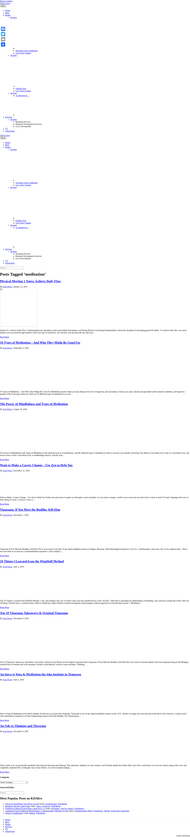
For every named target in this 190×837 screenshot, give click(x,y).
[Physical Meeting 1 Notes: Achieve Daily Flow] (18, 326)
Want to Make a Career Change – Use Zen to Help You (36, 465)
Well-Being (62, 804)
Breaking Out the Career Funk (17, 806)
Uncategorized (51, 804)
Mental (107, 811)
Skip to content (6, 1)
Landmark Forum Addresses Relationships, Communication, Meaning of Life (36, 811)
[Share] (3, 44)
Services (8, 117)
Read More (4, 337)
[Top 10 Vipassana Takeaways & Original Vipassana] (19, 658)
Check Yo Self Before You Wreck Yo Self (22, 804)
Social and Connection (120, 811)
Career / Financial (43, 806)
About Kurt (10, 131)
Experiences (79, 808)
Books (7, 15)
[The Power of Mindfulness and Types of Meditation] (19, 448)
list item (13, 17)
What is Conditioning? (14, 813)
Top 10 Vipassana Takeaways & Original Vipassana (34, 613)
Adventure (55, 808)
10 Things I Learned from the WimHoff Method (32, 561)
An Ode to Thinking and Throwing (23, 726)
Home (7, 10)
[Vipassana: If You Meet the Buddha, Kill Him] (19, 545)
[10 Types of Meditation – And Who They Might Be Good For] (19, 387)
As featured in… (22, 95)
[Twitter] (3, 34)
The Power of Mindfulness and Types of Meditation (34, 404)
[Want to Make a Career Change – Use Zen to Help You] (19, 493)
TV (6, 129)
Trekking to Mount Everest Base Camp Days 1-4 (25, 808)
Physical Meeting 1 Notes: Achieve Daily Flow (30, 281)
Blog (7, 13)
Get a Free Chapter (23, 53)
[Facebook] (3, 29)
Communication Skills (83, 811)
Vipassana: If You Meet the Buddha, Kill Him (30, 509)
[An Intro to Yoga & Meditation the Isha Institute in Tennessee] (19, 709)
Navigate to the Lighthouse (27, 51)
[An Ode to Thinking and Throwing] (19, 761)
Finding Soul (21, 88)
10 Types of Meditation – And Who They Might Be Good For (40, 342)
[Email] (3, 39)
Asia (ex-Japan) (66, 808)
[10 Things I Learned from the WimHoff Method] (19, 596)
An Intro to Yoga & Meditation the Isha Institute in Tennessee (40, 674)
